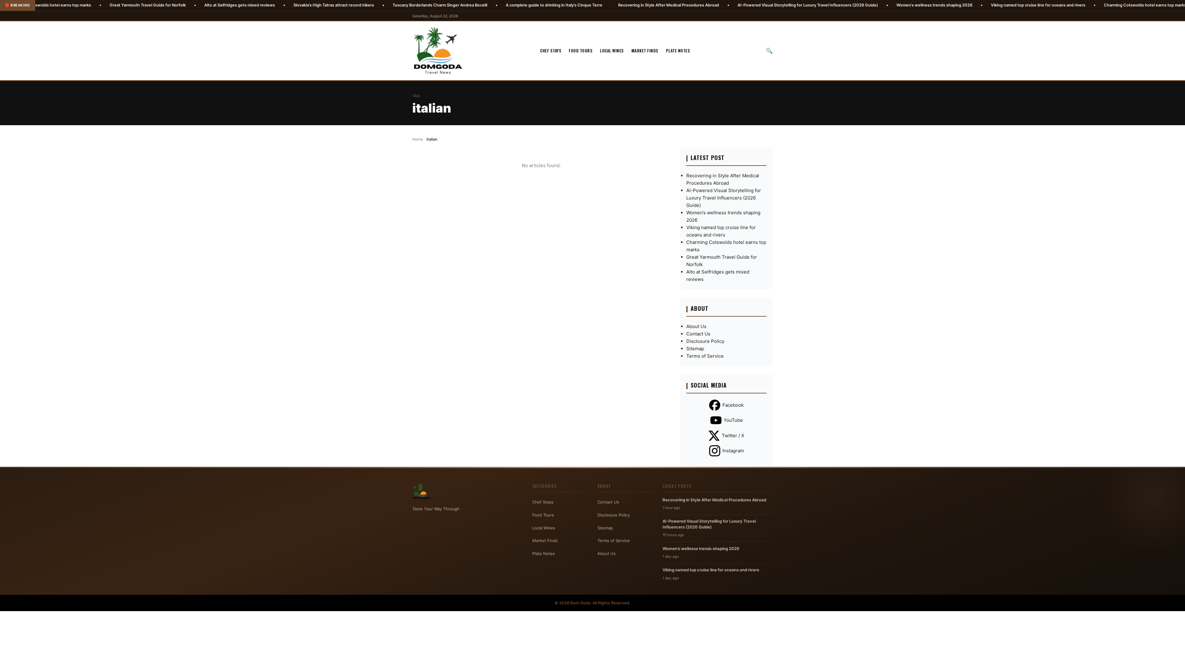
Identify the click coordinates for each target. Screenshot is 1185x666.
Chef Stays (550, 50)
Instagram (733, 451)
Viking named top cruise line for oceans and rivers (988, 5)
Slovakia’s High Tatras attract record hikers (284, 5)
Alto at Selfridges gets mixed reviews (190, 5)
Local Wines (612, 50)
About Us (696, 326)
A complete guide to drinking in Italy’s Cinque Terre (504, 5)
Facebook (733, 405)
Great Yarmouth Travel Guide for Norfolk (98, 5)
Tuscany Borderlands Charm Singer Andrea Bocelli (390, 5)
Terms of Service (705, 356)
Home (417, 139)
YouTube (733, 420)
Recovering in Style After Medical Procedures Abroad (618, 5)
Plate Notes (678, 50)
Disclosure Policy (705, 341)
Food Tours (580, 50)
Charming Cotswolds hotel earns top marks (1095, 5)
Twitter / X (733, 435)
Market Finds (645, 50)
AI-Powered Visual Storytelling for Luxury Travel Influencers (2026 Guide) (758, 5)
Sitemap (695, 349)
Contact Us (698, 334)
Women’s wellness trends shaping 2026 (885, 5)
